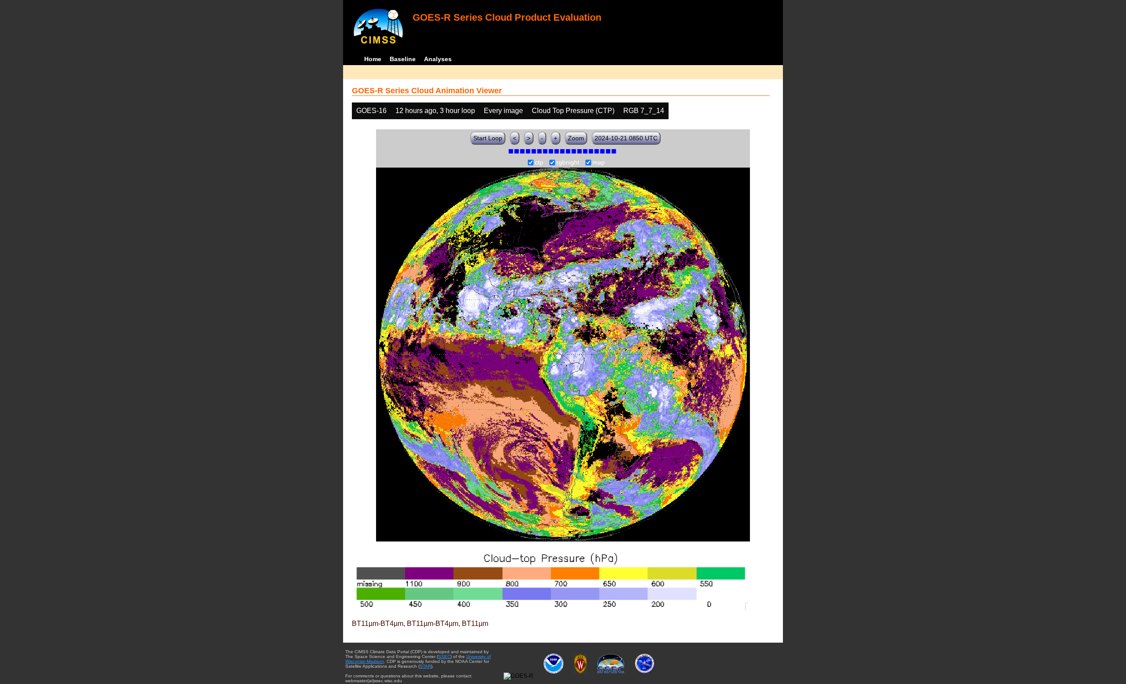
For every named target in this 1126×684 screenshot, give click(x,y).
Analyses (438, 58)
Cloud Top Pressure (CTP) (573, 110)
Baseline (403, 58)
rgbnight (567, 162)
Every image (503, 110)
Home (372, 58)
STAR (425, 666)
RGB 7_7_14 (643, 110)
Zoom (576, 138)
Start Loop (487, 138)
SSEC (444, 656)
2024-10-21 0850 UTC (626, 138)
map (598, 162)
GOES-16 (371, 110)
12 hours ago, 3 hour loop (435, 110)
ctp (539, 162)
